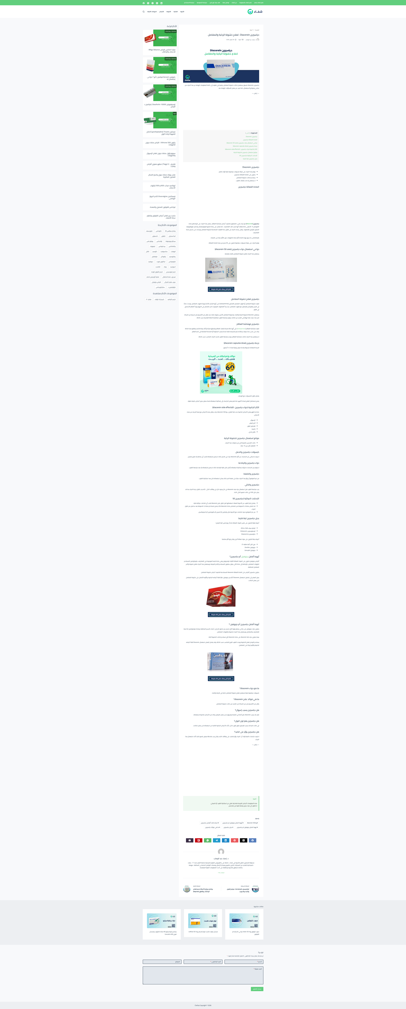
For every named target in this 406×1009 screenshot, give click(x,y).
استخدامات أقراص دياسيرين (210, 822)
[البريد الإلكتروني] (189, 840)
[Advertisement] (221, 112)
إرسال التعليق (257, 989)
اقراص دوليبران (156, 282)
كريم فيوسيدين (171, 271)
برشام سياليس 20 (170, 231)
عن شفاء (234, 2)
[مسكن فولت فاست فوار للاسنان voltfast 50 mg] (203, 920)
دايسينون (155, 236)
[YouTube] (157, 3)
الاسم (259, 961)
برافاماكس (172, 246)
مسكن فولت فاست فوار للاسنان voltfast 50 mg (203, 931)
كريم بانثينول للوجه (157, 271)
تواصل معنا (226, 2)
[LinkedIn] (161, 3)
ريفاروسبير (172, 256)
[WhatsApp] (207, 840)
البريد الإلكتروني (216, 961)
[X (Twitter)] (148, 3)
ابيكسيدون (172, 236)
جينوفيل (244, 556)
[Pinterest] (234, 840)
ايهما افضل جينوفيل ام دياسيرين (247, 827)
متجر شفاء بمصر (258, 2)
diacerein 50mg (252, 822)
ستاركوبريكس (160, 287)
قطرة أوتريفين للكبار (153, 276)
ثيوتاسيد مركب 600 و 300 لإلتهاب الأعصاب (162, 186)
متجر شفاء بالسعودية (245, 2)
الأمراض (161, 11)
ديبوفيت (150, 261)
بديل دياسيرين (228, 827)
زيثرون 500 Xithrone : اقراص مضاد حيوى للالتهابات (160, 143)
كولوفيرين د (172, 287)
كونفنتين (154, 256)
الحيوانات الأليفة (152, 11)
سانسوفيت (163, 251)
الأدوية (182, 11)
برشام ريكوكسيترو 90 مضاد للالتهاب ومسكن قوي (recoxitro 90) (163, 933)
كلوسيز (155, 251)
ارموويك (152, 246)
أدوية (240, 39)
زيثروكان (163, 256)
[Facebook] (144, 3)
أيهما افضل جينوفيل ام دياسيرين (232, 822)
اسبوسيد (173, 266)
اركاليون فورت (160, 261)
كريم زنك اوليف (159, 299)
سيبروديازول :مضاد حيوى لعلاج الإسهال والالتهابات (161, 154)
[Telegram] (216, 840)
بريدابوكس (162, 246)
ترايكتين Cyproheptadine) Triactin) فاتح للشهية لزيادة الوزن (161, 133)
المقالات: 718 (221, 873)
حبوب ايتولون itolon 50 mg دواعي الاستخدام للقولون (245, 933)
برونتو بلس (150, 241)
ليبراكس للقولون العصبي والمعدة (162, 207)
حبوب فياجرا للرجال (170, 282)
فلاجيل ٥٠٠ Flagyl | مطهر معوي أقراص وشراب (161, 165)
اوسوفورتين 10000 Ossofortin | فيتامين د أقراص (159, 105)
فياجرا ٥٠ (148, 299)
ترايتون (163, 236)
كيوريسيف (149, 231)
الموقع (177, 961)
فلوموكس (172, 261)
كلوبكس (159, 231)
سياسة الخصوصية (202, 2)
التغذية (176, 11)
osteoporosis (241, 328)
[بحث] (143, 11)
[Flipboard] (198, 840)
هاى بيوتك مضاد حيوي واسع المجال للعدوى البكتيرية (161, 176)
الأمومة (169, 11)
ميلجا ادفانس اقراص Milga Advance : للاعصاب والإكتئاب (161, 50)
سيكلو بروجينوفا (171, 241)
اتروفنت (173, 251)
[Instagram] (153, 3)
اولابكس (159, 241)
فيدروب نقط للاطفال (169, 276)
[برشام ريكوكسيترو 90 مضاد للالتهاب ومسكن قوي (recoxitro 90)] (162, 920)
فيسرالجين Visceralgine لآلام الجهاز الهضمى (162, 197)
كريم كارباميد (171, 299)
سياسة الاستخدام (189, 2)
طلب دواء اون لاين (215, 2)
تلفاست (157, 266)
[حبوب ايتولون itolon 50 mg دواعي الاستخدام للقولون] (244, 920)
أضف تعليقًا (258, 969)
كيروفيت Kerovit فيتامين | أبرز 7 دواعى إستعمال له (161, 78)
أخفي (247, 133)
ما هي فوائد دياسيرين (212, 827)
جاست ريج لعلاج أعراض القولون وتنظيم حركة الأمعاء (161, 216)
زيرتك (165, 266)
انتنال (147, 251)
